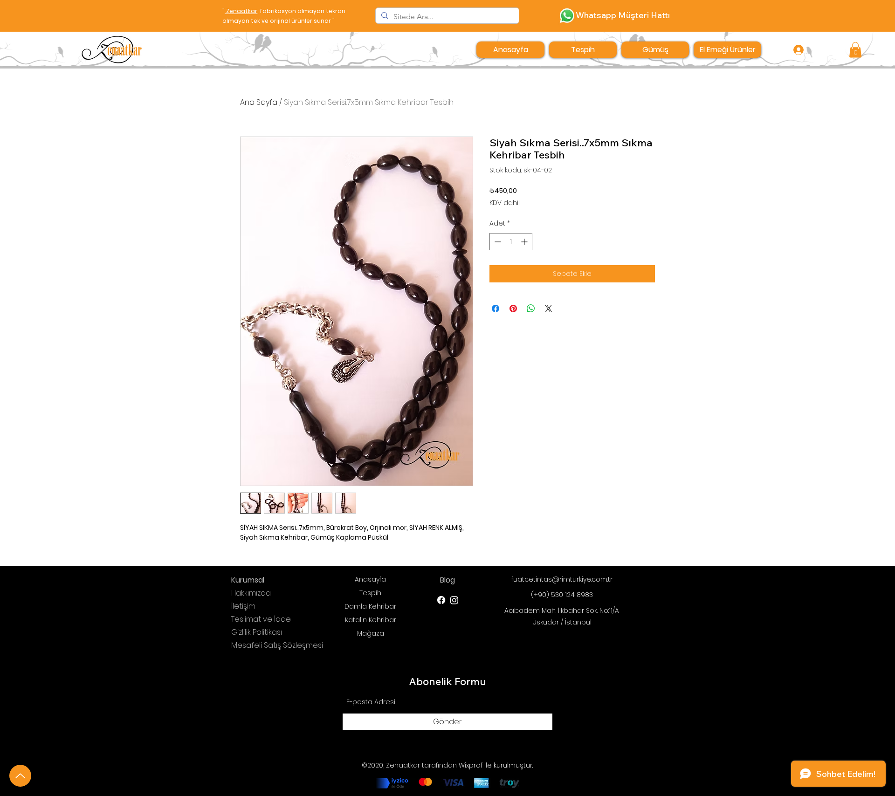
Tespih (370, 592)
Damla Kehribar (370, 606)
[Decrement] (497, 241)
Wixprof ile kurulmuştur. (496, 765)
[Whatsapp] (567, 16)
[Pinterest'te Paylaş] (513, 308)
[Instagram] (454, 600)
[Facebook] (441, 600)
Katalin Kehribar (370, 619)
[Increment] (525, 241)
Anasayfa (370, 579)
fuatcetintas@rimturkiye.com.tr (562, 579)
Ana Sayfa (258, 102)
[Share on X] (548, 308)
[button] (855, 49)
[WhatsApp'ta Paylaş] (531, 308)
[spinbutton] (511, 241)
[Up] (20, 776)
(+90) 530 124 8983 (562, 594)
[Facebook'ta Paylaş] (495, 308)
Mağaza (370, 633)
